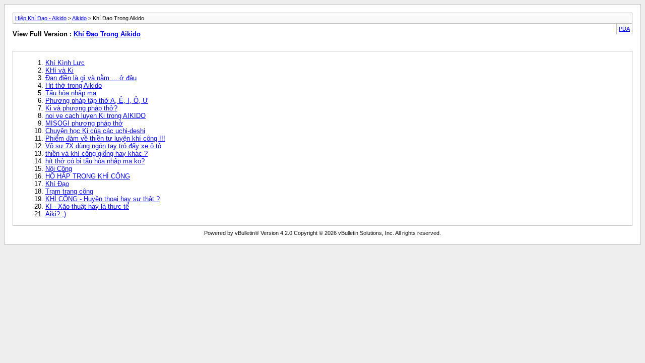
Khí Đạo (57, 184)
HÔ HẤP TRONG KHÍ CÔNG (87, 176)
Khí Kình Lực (65, 63)
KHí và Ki (59, 70)
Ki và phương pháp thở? (81, 108)
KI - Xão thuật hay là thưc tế (87, 206)
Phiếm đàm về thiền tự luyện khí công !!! (105, 138)
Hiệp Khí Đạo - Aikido (41, 18)
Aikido (79, 18)
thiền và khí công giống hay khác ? (96, 153)
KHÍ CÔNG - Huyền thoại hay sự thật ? (102, 199)
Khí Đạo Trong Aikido (107, 34)
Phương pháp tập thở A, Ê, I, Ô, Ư (96, 100)
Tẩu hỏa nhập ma (70, 93)
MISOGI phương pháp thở (84, 123)
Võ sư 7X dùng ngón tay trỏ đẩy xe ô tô (103, 146)
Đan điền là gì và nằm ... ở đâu (91, 78)
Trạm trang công (69, 191)
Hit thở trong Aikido (73, 85)
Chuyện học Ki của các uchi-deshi (95, 131)
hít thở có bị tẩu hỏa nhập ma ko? (95, 161)
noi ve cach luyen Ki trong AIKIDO (95, 115)
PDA (624, 29)
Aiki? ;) (55, 214)
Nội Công (58, 168)
